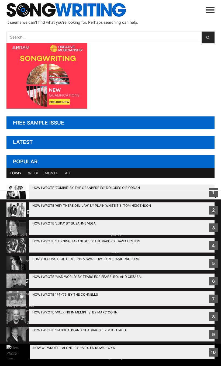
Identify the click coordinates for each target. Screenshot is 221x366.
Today (16, 173)
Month (51, 173)
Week (33, 173)
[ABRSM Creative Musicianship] (46, 107)
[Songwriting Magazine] (74, 10)
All (68, 173)
